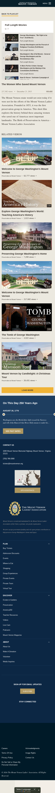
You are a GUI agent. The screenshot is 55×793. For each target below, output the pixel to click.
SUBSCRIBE (27, 691)
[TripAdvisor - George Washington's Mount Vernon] (9, 734)
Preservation (8, 605)
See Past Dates (13, 431)
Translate (28, 791)
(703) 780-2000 (8, 459)
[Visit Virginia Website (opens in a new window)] (25, 734)
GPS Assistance (27, 490)
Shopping (6, 568)
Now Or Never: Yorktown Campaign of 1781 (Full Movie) (34, 79)
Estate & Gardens (10, 600)
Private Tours (8, 583)
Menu (45, 3)
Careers (5, 748)
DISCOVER (7, 595)
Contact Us (29, 758)
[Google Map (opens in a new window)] (27, 478)
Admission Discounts (11, 553)
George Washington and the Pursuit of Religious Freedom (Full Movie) (34, 46)
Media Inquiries (9, 662)
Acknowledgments (32, 748)
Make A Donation (9, 652)
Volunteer (6, 657)
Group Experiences (10, 573)
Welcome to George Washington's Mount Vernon (25, 171)
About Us (6, 647)
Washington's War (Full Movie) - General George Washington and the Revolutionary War (35, 56)
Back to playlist (10, 14)
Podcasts (6, 630)
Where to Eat (8, 563)
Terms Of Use (7, 753)
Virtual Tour (7, 588)
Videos (5, 620)
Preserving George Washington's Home (24, 253)
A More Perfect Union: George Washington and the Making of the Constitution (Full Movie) (33, 68)
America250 (7, 610)
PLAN (5, 544)
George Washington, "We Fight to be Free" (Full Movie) (33, 36)
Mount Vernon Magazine (12, 635)
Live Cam (6, 625)
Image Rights (30, 753)
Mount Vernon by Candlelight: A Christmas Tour (26, 375)
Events (5, 558)
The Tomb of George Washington (20, 334)
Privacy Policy (7, 758)
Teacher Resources (10, 615)
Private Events (8, 578)
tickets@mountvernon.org (13, 464)
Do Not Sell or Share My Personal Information (11, 763)
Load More (27, 390)
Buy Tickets (7, 548)
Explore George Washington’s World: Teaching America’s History (23, 213)
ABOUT (6, 642)
